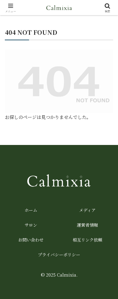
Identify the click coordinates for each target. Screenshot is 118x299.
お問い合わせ (31, 240)
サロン (31, 225)
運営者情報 (87, 225)
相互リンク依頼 (87, 240)
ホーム (31, 210)
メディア (87, 210)
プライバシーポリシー (59, 254)
